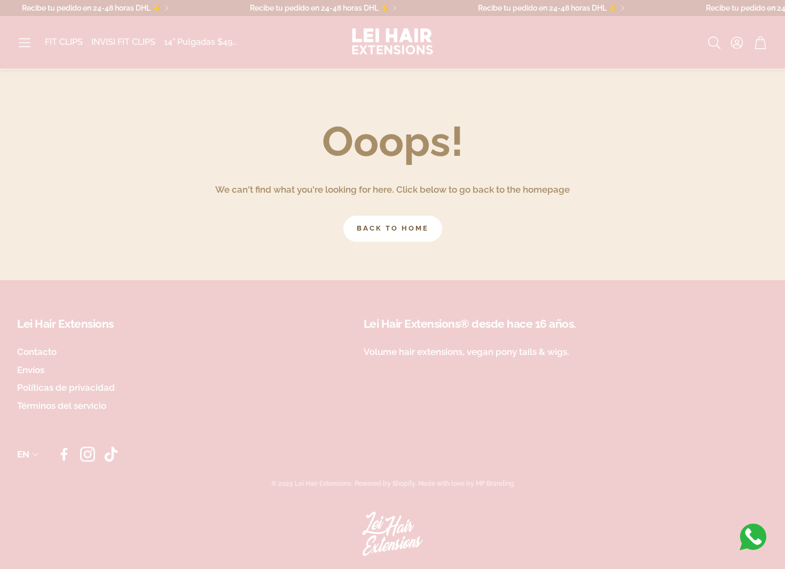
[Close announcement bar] (774, 8)
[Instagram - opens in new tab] (87, 454)
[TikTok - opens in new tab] (111, 454)
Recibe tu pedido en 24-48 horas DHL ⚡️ (91, 8)
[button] (24, 42)
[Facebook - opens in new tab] (64, 454)
